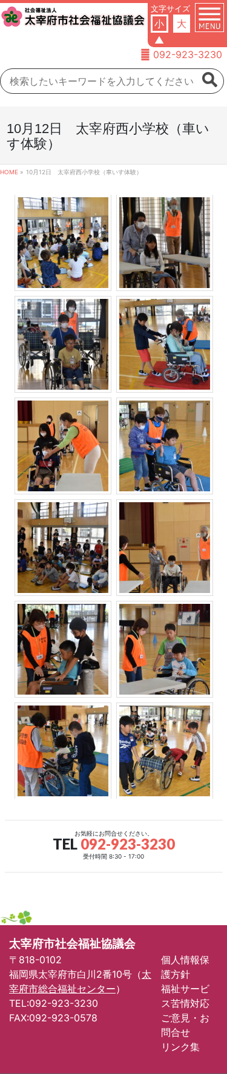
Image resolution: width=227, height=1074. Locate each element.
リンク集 (180, 1047)
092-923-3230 (187, 54)
